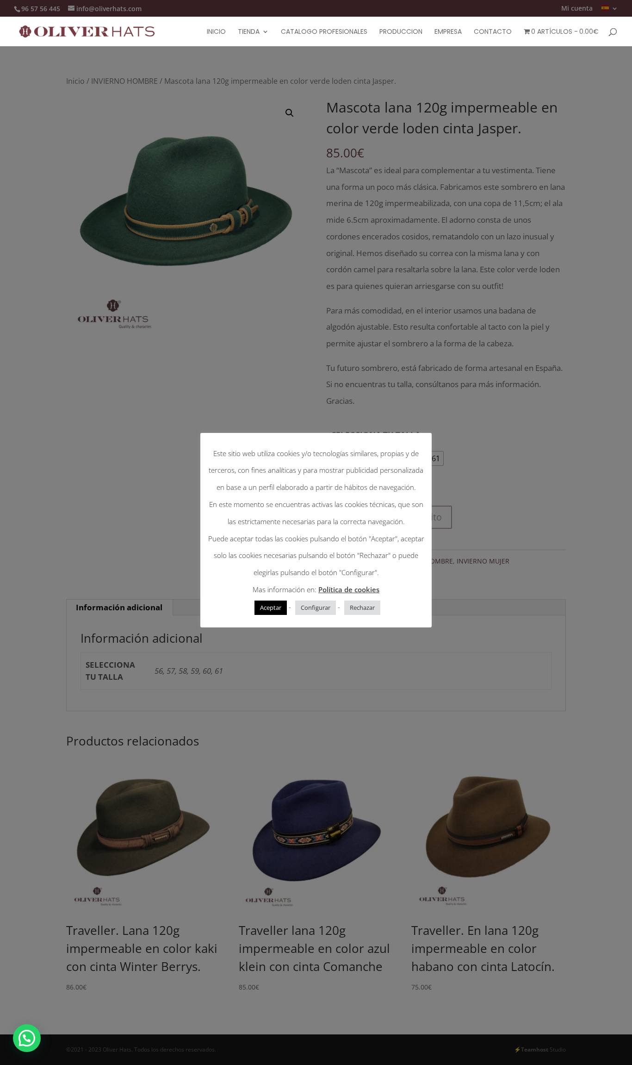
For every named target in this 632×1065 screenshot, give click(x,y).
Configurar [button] (315, 607)
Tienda (249, 32)
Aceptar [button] (270, 607)
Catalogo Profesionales (324, 32)
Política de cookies (348, 589)
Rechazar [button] (362, 607)
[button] (27, 1038)
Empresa (448, 32)
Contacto (493, 32)
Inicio (216, 32)
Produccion (400, 32)
